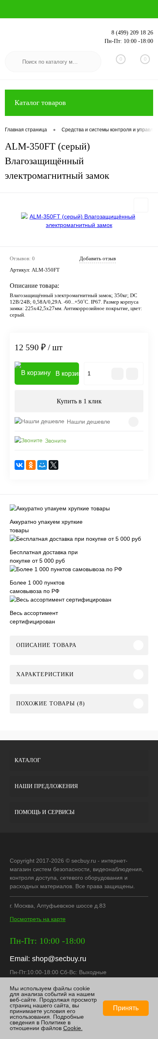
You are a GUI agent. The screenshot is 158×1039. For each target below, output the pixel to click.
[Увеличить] (79, 220)
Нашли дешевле (88, 421)
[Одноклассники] (31, 465)
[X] (53, 465)
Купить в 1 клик (79, 401)
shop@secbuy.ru (59, 959)
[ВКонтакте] (19, 465)
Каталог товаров (40, 103)
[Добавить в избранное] (141, 205)
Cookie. (73, 1028)
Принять (126, 1008)
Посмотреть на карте (38, 919)
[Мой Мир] (42, 465)
